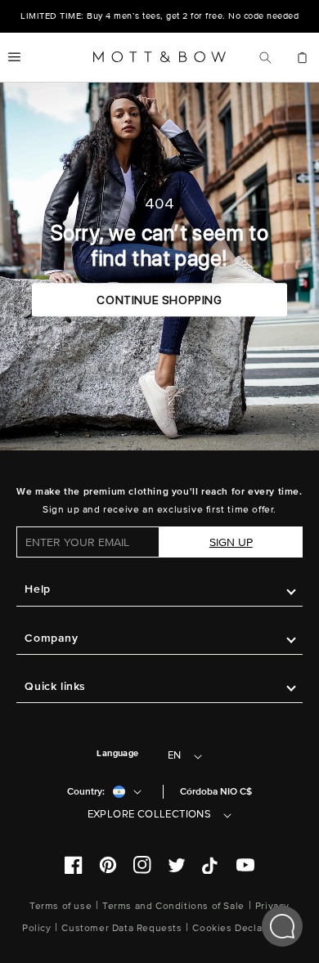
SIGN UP (231, 542)
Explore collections (150, 814)
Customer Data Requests (121, 928)
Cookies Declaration (241, 928)
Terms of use (60, 906)
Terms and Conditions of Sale (173, 906)
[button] (14, 57)
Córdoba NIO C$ (216, 792)
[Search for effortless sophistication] (265, 57)
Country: (86, 792)
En (175, 755)
